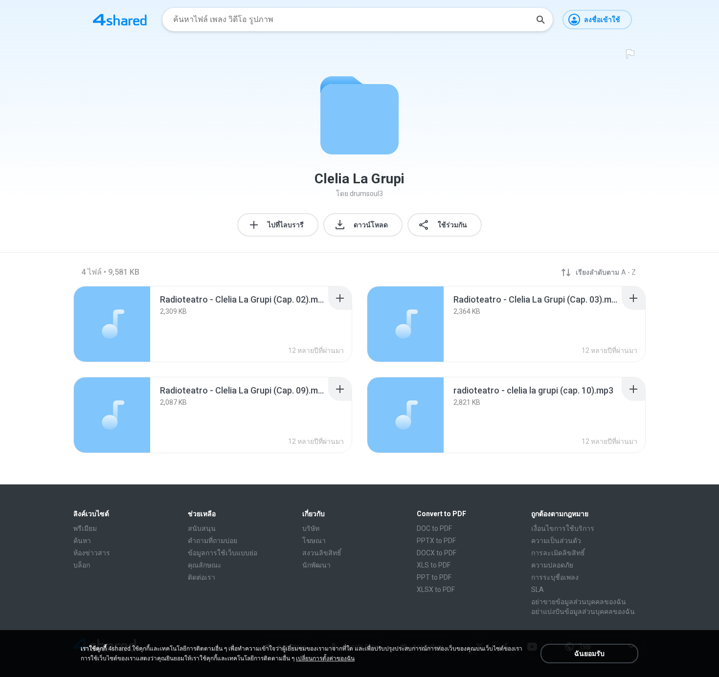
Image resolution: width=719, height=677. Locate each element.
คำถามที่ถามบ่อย (212, 541)
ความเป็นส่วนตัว (556, 541)
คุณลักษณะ (205, 565)
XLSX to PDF (436, 589)
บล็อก (81, 565)
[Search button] (540, 19)
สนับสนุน (202, 528)
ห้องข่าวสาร (91, 553)
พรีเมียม (85, 528)
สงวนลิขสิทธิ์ (321, 553)
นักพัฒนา (316, 565)
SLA (537, 589)
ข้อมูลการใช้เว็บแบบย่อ (222, 553)
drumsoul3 (366, 193)
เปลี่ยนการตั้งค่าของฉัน (325, 658)
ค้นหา (82, 541)
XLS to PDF (433, 565)
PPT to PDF (434, 577)
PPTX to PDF (436, 541)
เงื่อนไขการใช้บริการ (562, 528)
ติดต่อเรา (201, 577)
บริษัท (310, 528)
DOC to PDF (434, 528)
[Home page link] (120, 19)
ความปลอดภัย (552, 565)
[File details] (112, 324)
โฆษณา (314, 541)
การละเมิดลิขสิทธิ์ (558, 553)
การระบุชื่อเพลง (555, 577)
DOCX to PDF (436, 553)
